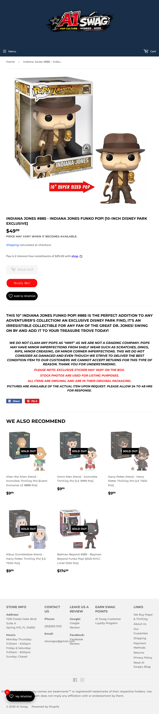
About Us (140, 624)
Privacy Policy (143, 657)
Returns (139, 652)
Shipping (12, 245)
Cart (152, 51)
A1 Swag (22, 706)
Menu (12, 51)
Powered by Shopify (45, 706)
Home (10, 61)
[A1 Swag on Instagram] (82, 680)
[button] (22, 283)
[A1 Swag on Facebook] (75, 680)
